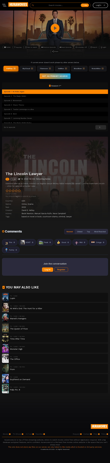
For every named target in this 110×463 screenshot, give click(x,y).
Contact (86, 434)
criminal (61, 217)
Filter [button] (85, 5)
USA (23, 201)
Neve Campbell (59, 213)
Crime (24, 204)
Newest (70, 231)
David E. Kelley (28, 210)
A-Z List (29, 434)
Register (61, 269)
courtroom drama (50, 217)
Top (88, 231)
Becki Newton (28, 213)
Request (76, 434)
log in (17, 196)
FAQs (96, 434)
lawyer (69, 217)
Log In (47, 269)
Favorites (39, 434)
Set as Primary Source (55, 76)
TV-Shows (17, 434)
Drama (30, 204)
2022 (24, 207)
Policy (104, 434)
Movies (6, 434)
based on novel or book (32, 217)
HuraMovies (18, 4)
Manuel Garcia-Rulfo (43, 213)
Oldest (79, 231)
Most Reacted (100, 231)
